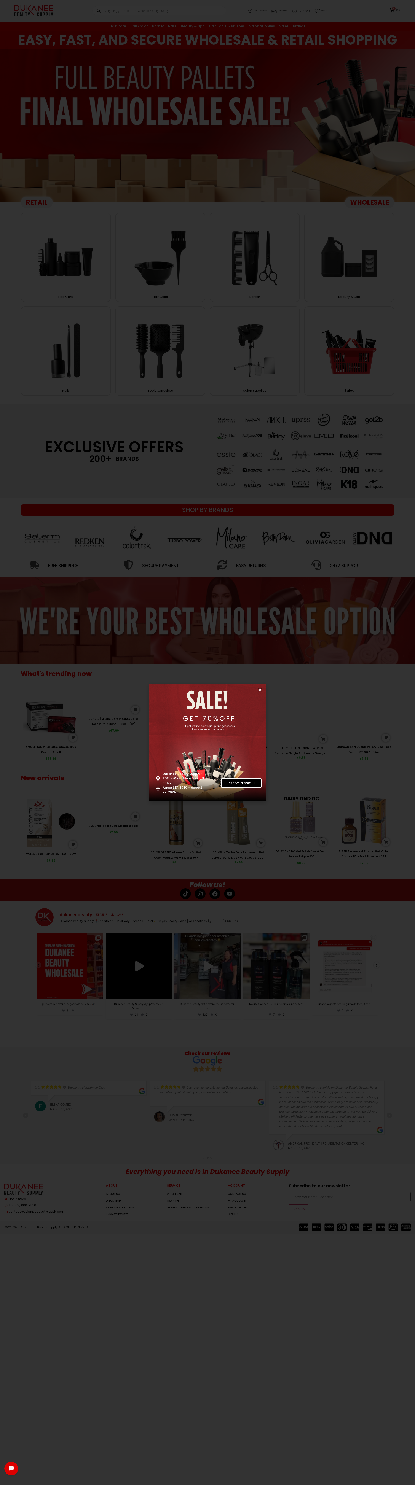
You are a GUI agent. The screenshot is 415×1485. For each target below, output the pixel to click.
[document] (207, 742)
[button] (263, 686)
